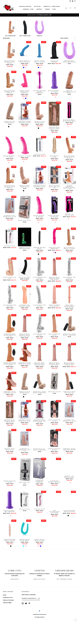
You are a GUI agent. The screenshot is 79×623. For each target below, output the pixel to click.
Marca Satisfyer (39, 579)
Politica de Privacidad (8, 600)
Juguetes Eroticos (25, 6)
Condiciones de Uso (7, 597)
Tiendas (47, 9)
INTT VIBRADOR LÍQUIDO (64, 579)
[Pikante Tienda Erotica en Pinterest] (29, 603)
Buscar (4, 595)
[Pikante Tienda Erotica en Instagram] (23, 603)
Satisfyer (37, 6)
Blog (54, 9)
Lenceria (39, 9)
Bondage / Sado (28, 9)
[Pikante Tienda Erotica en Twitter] (26, 603)
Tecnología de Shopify (39, 617)
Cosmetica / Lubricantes (51, 6)
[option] (39, 15)
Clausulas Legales (7, 602)
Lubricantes (14, 579)
